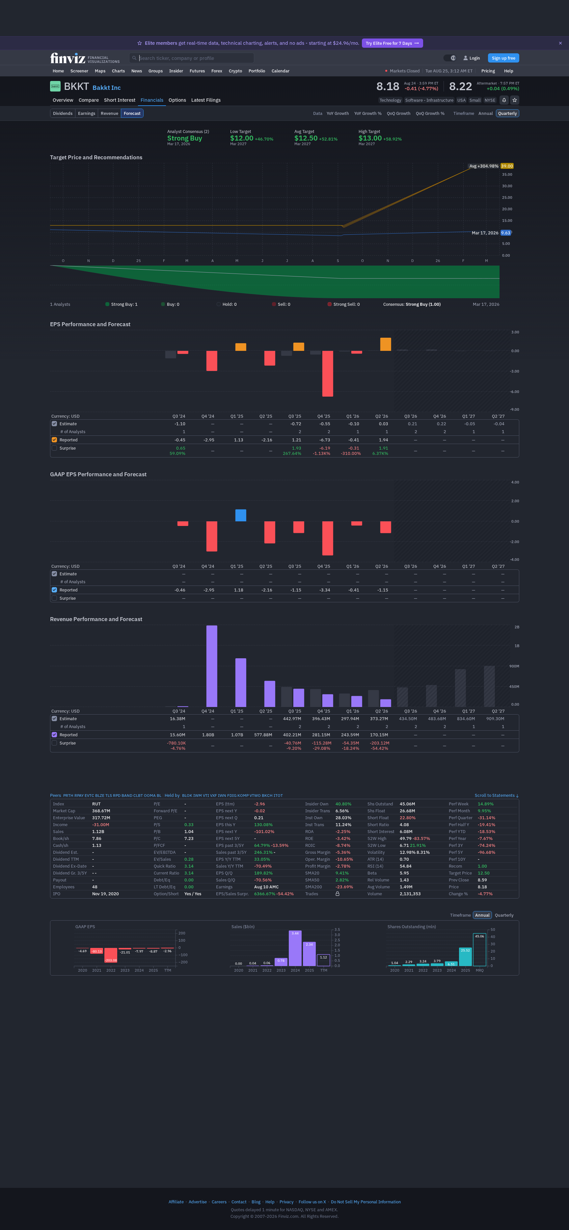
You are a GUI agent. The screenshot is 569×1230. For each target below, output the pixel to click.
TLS (108, 795)
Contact (239, 1201)
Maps (100, 70)
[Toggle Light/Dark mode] (450, 58)
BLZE (99, 795)
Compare (89, 100)
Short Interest (119, 100)
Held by (172, 795)
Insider (176, 70)
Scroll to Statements (495, 795)
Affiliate (176, 1201)
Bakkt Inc (107, 88)
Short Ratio (378, 824)
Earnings (224, 886)
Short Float (378, 817)
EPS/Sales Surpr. (232, 893)
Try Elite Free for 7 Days (389, 43)
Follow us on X (312, 1201)
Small (475, 100)
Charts (118, 70)
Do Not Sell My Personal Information (366, 1201)
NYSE (490, 100)
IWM (197, 795)
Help (508, 70)
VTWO (255, 795)
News (136, 70)
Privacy (287, 1201)
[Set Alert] (504, 100)
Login (475, 58)
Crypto (235, 70)
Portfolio (257, 70)
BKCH (267, 795)
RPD (117, 795)
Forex (216, 70)
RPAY (79, 795)
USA (461, 100)
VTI (206, 795)
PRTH (68, 795)
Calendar (280, 70)
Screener (79, 70)
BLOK (187, 795)
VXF (213, 795)
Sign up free (503, 58)
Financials (152, 100)
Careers (219, 1201)
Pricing (488, 70)
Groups (156, 70)
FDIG (231, 795)
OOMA (150, 795)
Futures (197, 70)
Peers (55, 795)
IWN (222, 795)
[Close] (560, 43)
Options (177, 100)
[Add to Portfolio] (514, 100)
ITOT (278, 795)
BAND (127, 795)
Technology (390, 100)
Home (58, 70)
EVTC (89, 795)
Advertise (198, 1201)
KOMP (243, 795)
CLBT (138, 795)
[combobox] (191, 58)
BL (159, 795)
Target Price (460, 873)
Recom (455, 866)
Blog (256, 1201)
